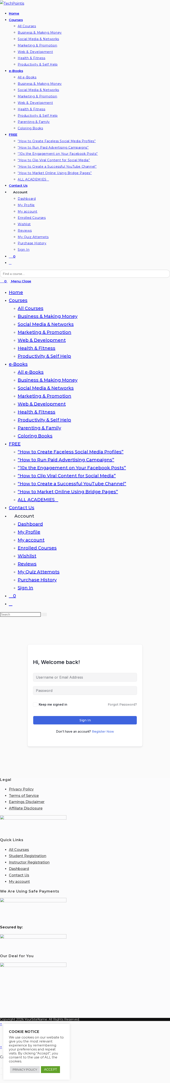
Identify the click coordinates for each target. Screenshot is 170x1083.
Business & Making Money (47, 316)
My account (31, 540)
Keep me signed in (53, 704)
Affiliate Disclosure (25, 808)
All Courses (30, 308)
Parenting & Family (39, 428)
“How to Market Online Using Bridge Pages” (68, 491)
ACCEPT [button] (50, 1069)
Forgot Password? (122, 704)
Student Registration (27, 856)
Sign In (25, 587)
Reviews (27, 564)
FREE (15, 443)
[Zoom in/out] (1, 1068)
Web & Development (42, 340)
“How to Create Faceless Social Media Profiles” (71, 451)
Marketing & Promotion (44, 332)
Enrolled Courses (37, 548)
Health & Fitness (36, 348)
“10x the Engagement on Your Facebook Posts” (72, 467)
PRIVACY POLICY (25, 1069)
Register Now (103, 732)
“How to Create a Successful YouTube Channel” (72, 483)
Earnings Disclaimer (26, 802)
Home (16, 292)
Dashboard (30, 524)
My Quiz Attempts (39, 571)
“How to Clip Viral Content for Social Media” (67, 475)
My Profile (29, 532)
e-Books (18, 364)
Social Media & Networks (46, 324)
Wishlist (27, 556)
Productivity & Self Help (44, 356)
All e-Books (31, 372)
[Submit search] (44, 614)
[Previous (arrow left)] (1, 1074)
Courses (18, 300)
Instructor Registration (29, 862)
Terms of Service (24, 796)
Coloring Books (35, 436)
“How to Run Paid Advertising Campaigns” (66, 459)
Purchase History (37, 579)
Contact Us (21, 507)
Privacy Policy (21, 789)
